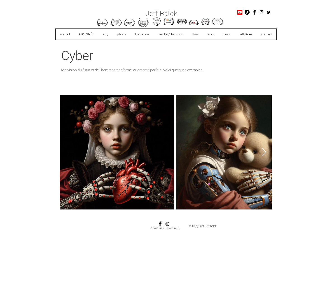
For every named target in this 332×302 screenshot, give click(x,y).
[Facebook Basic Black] (254, 12)
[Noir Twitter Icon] (268, 12)
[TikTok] (247, 12)
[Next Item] (264, 152)
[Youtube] (239, 12)
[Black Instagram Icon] (261, 12)
